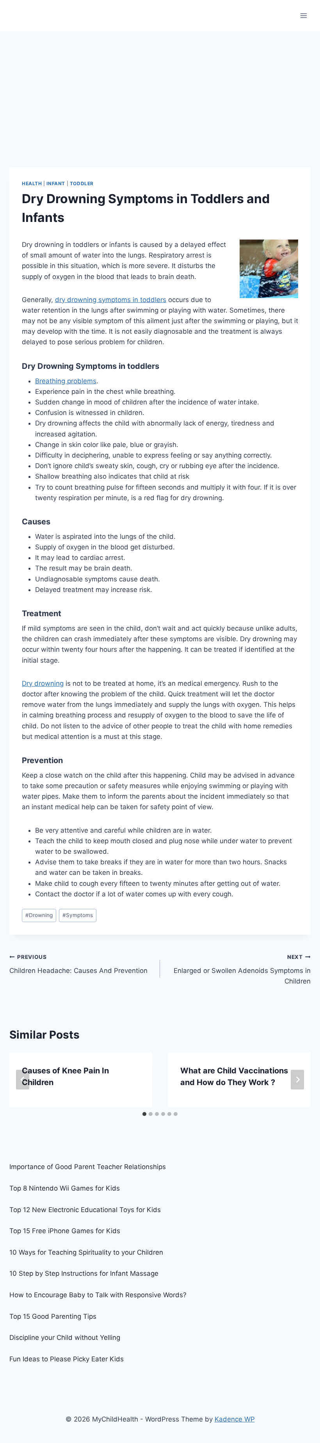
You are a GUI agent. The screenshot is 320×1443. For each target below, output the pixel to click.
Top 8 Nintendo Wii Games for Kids (64, 1188)
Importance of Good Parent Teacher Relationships (87, 1167)
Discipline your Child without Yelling (64, 1337)
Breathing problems (65, 381)
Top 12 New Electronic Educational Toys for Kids (85, 1210)
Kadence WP (235, 1419)
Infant (55, 183)
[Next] (297, 1080)
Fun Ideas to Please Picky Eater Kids (66, 1359)
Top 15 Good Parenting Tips (52, 1316)
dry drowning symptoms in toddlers (110, 300)
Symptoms (77, 915)
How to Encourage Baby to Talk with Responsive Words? (98, 1295)
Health (32, 183)
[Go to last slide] (22, 1080)
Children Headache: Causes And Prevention (78, 964)
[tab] (144, 1114)
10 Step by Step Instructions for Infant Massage (83, 1273)
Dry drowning (43, 683)
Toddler (82, 183)
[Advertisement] (160, 90)
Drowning (39, 915)
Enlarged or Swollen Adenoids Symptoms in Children (242, 969)
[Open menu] (303, 15)
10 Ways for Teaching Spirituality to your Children (86, 1252)
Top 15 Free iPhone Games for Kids (64, 1231)
